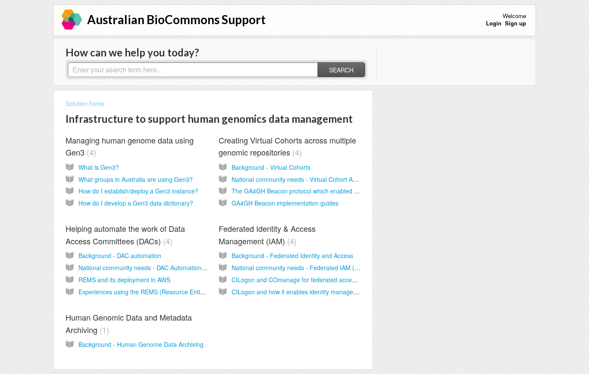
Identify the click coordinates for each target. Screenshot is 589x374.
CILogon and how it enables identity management (299, 291)
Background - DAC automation (119, 255)
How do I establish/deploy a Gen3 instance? (138, 191)
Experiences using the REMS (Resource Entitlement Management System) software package (205, 291)
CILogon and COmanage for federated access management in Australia (330, 279)
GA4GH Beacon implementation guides (285, 203)
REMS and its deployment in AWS (124, 279)
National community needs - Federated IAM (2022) (301, 267)
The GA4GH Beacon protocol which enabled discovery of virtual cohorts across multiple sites (358, 191)
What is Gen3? (98, 167)
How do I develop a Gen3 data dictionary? (135, 203)
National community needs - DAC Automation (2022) (149, 267)
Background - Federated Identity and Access (292, 255)
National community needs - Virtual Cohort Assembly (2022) (313, 179)
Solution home (85, 103)
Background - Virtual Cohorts (271, 167)
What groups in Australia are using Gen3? (135, 179)
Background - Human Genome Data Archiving (141, 344)
